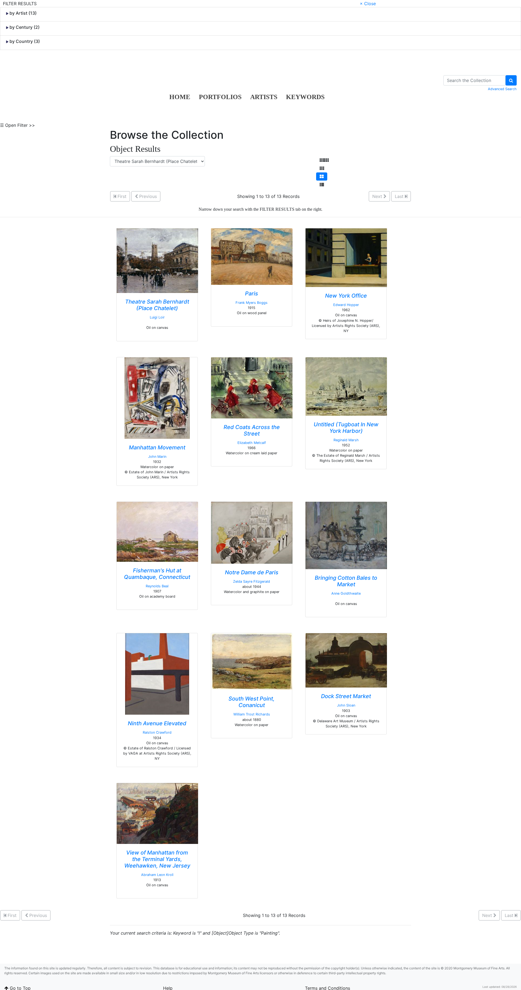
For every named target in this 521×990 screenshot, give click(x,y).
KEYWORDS (305, 96)
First (121, 196)
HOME (179, 96)
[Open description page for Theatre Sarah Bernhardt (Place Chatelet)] (157, 260)
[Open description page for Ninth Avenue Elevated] (157, 673)
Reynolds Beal (157, 586)
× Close (368, 3)
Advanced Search (502, 89)
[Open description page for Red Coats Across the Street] (252, 387)
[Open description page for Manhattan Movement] (157, 397)
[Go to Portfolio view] (321, 176)
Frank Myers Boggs (252, 303)
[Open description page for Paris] (252, 256)
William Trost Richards (251, 714)
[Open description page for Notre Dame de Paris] (252, 532)
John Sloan (346, 705)
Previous (147, 196)
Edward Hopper (346, 305)
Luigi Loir (157, 317)
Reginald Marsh (346, 440)
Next (377, 196)
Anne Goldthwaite (346, 593)
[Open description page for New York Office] (346, 257)
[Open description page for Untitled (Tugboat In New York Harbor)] (346, 386)
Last (400, 196)
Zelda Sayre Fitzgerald (251, 581)
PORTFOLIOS (220, 96)
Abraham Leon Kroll (157, 875)
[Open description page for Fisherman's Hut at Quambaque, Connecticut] (157, 531)
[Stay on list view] (322, 185)
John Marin (157, 457)
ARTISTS (263, 96)
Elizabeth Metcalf (251, 443)
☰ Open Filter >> (17, 125)
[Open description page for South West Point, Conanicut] (252, 661)
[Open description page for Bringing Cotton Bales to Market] (346, 535)
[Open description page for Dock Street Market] (346, 660)
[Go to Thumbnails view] (322, 168)
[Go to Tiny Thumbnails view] (324, 160)
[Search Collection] (511, 80)
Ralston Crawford (157, 732)
